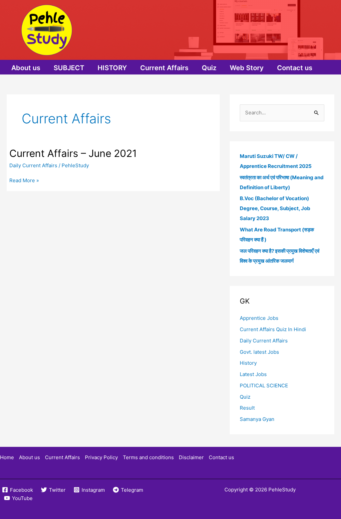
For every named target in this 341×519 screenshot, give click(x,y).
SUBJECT (69, 68)
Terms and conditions (148, 457)
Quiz (209, 68)
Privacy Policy (101, 457)
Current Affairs (164, 68)
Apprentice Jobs (259, 318)
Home (7, 457)
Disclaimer (191, 457)
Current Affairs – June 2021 (73, 153)
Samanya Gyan (257, 419)
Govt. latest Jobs (259, 352)
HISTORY (112, 68)
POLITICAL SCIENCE (264, 385)
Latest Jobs (253, 374)
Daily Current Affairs (33, 165)
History (248, 363)
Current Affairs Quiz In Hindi (273, 329)
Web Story (247, 68)
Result (247, 408)
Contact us (294, 68)
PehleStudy (282, 489)
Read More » (24, 181)
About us (25, 68)
